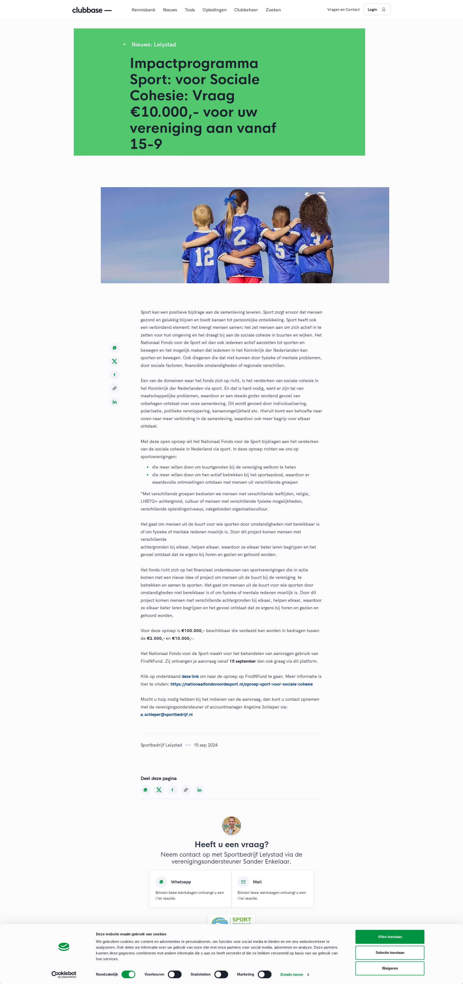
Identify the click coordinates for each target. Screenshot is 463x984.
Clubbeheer (246, 10)
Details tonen (291, 974)
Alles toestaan (390, 937)
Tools (190, 10)
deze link (191, 676)
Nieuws (170, 10)
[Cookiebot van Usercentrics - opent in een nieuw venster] (64, 974)
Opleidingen (215, 10)
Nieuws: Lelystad (154, 44)
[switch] (175, 974)
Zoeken (273, 10)
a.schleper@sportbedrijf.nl (167, 714)
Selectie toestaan (390, 953)
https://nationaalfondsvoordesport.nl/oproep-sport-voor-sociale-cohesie (241, 684)
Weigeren (390, 968)
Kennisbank (143, 10)
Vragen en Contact (343, 9)
